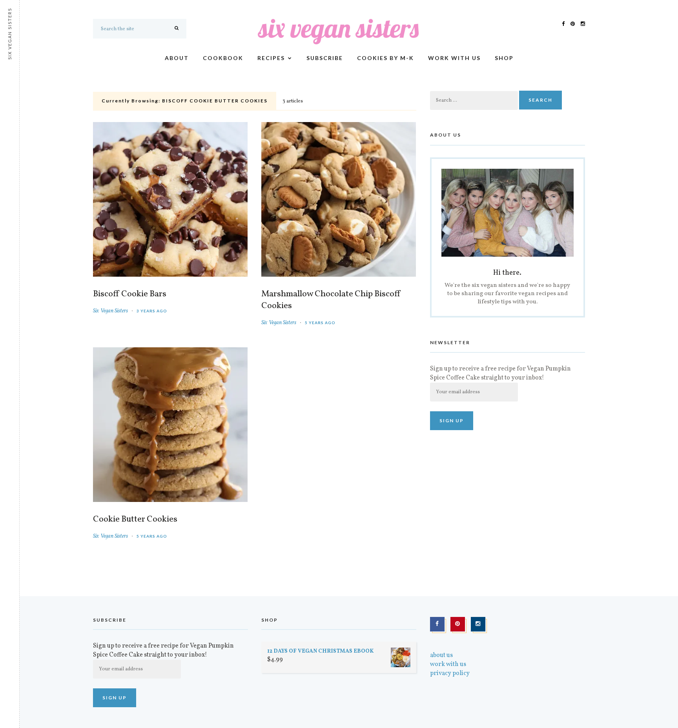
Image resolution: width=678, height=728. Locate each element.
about (177, 58)
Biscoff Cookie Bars (129, 294)
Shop (504, 58)
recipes (271, 58)
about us (441, 655)
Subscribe (324, 58)
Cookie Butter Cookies (135, 519)
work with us (454, 58)
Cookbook (223, 58)
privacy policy (450, 673)
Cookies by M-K (385, 58)
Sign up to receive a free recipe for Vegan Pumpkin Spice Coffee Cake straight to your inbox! (500, 373)
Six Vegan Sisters (110, 311)
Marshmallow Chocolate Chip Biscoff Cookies (331, 300)
